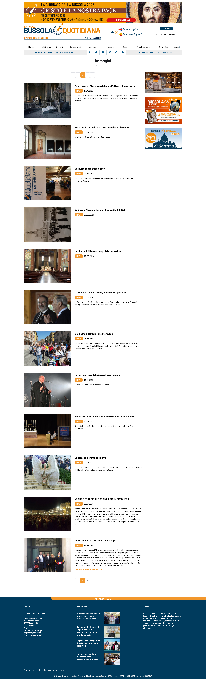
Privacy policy (29, 670)
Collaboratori (75, 47)
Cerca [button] (176, 47)
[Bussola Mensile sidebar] (163, 110)
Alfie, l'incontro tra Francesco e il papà (95, 540)
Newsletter (166, 34)
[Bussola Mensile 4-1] (163, 82)
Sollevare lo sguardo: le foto (90, 168)
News (130, 29)
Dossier (111, 47)
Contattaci (163, 47)
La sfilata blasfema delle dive (90, 457)
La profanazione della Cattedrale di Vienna (97, 375)
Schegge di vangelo (43, 52)
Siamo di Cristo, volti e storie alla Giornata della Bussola (104, 416)
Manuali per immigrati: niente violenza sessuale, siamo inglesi (88, 656)
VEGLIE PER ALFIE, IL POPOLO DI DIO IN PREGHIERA (102, 498)
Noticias (132, 34)
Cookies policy (41, 670)
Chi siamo (46, 47)
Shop (125, 47)
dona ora (166, 28)
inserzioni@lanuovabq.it (33, 635)
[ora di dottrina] (163, 138)
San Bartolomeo (144, 52)
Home (31, 47)
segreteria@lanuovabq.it (33, 632)
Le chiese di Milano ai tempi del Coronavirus (98, 251)
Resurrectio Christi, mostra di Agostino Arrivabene (102, 127)
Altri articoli (103, 598)
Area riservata (143, 47)
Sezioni (59, 47)
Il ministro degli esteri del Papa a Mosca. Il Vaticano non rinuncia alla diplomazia (89, 631)
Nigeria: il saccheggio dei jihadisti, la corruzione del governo (89, 643)
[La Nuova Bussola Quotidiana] (62, 32)
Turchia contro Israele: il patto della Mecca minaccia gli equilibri (88, 616)
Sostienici (93, 47)
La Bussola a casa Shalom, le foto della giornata (100, 292)
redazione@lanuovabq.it (33, 630)
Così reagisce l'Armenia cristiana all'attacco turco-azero (105, 85)
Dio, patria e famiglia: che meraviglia (94, 333)
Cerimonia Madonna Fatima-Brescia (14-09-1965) (100, 209)
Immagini (107, 66)
